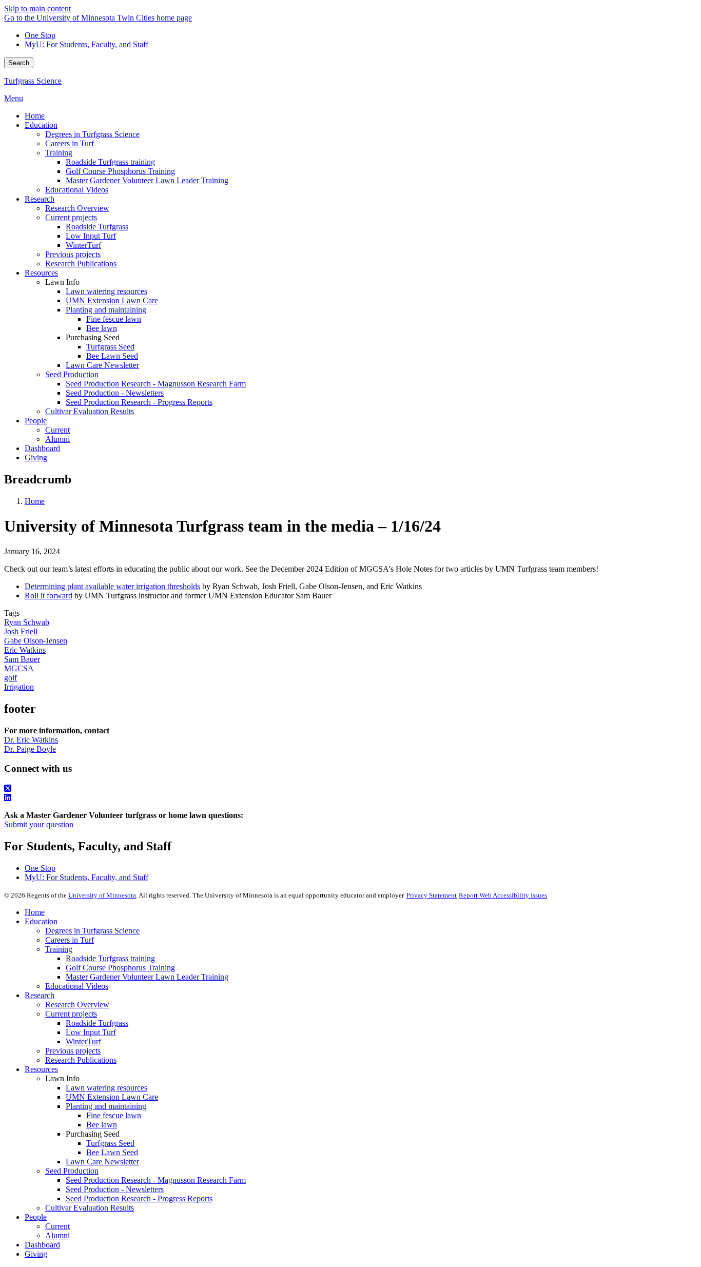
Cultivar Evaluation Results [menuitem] (89, 411)
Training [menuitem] (58, 152)
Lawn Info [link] (62, 282)
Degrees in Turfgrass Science (92, 930)
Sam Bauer (22, 659)
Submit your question (38, 824)
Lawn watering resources (106, 1087)
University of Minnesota (102, 895)
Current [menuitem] (57, 429)
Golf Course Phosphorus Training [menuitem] (120, 171)
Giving (36, 1254)
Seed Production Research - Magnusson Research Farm (156, 1180)
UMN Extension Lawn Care (112, 1097)
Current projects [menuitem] (71, 217)
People (36, 1217)
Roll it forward (48, 595)
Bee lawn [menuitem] (101, 328)
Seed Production (72, 1170)
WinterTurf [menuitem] (83, 245)
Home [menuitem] (35, 115)
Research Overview (77, 1004)
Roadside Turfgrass (97, 1023)
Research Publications (80, 1060)
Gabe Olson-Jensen (35, 640)
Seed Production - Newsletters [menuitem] (115, 392)
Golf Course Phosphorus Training (120, 967)
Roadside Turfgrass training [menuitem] (110, 162)
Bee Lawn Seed (112, 1152)
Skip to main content (37, 8)
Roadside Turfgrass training (110, 958)
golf (10, 677)
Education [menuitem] (41, 125)
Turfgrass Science (33, 80)
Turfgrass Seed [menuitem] (110, 346)
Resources (41, 1069)
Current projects (71, 1013)
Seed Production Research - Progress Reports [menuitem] (139, 402)
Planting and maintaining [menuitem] (106, 309)
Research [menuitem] (39, 198)
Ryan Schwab (26, 622)
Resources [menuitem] (41, 272)
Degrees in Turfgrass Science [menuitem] (92, 134)
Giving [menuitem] (36, 457)
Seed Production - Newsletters (115, 1189)
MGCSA (19, 668)
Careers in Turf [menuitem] (69, 143)
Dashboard (42, 1244)
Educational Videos (76, 986)
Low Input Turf (91, 1032)
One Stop (40, 35)
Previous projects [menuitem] (73, 254)
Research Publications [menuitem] (80, 263)
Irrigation (19, 687)
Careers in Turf (69, 939)
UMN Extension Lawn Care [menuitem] (112, 300)
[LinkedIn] (350, 798)
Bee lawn (101, 1124)
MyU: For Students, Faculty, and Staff (86, 44)
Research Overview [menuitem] (77, 208)
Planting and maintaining (106, 1106)
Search (18, 63)
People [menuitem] (36, 420)
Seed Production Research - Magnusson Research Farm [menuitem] (156, 383)
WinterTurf (83, 1041)
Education (41, 921)
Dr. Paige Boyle (30, 749)
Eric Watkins (25, 650)
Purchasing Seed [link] (93, 337)
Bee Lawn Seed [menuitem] (112, 356)
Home (35, 501)
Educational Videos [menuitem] (76, 189)
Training (58, 949)
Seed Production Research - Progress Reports (139, 1198)
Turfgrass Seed (110, 1143)
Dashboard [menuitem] (42, 448)
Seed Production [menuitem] (72, 374)
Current (57, 1226)
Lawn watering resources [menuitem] (106, 291)
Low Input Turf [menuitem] (91, 235)
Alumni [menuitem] (57, 439)
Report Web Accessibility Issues (503, 895)
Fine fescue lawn (113, 1115)
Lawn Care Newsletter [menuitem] (102, 365)
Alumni (57, 1235)
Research (39, 995)
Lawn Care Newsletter (102, 1161)
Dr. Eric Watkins (31, 739)
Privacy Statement (431, 895)
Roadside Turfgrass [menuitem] (97, 226)
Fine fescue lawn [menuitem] (113, 319)
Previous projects (73, 1050)
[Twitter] (350, 788)
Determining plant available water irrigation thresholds (112, 586)
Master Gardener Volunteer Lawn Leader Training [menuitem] (147, 180)
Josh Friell (20, 631)
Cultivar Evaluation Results (89, 1207)
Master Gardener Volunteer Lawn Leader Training (147, 976)
